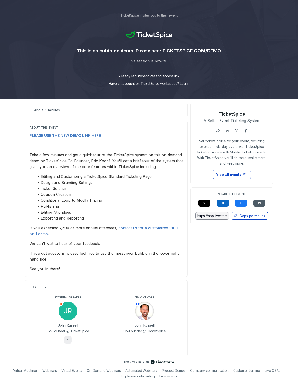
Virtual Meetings (25, 370)
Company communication (209, 370)
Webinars (49, 370)
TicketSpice (232, 114)
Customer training (246, 370)
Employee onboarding (138, 376)
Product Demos (174, 370)
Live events (168, 376)
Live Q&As (272, 370)
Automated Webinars (141, 370)
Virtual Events (71, 370)
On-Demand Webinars (104, 370)
